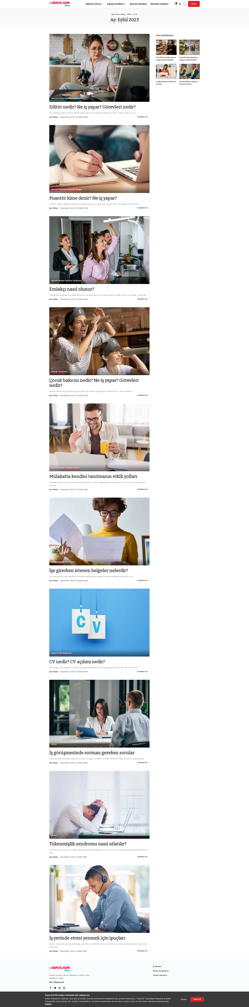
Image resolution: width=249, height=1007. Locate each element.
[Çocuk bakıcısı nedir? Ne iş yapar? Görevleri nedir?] (99, 341)
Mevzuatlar (70, 562)
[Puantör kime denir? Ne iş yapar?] (99, 159)
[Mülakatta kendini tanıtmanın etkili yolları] (99, 437)
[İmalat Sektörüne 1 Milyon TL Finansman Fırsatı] (189, 71)
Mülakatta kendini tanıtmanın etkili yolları (93, 476)
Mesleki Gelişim (75, 189)
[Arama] (185, 4)
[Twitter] (55, 988)
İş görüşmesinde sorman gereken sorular (92, 752)
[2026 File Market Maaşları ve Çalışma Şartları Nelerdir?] (189, 47)
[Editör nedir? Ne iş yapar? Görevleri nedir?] (99, 68)
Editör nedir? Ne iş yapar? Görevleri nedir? (92, 107)
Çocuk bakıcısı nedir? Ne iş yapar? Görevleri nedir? (94, 383)
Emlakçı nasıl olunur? (71, 289)
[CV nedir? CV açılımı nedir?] (99, 622)
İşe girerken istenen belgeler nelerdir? (88, 570)
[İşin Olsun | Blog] (60, 4)
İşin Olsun (53, 117)
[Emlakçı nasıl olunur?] (99, 250)
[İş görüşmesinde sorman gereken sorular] (99, 714)
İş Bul (193, 4)
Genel (54, 744)
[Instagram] (59, 988)
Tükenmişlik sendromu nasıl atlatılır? (87, 844)
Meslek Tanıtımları (73, 98)
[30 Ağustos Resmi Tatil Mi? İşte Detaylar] (166, 71)
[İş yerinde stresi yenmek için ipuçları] (99, 899)
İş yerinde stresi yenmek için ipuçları (87, 938)
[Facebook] (50, 988)
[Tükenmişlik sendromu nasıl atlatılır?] (99, 805)
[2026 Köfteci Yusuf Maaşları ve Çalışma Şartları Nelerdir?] (166, 47)
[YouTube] (64, 988)
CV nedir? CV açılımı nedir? (77, 661)
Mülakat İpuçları (73, 468)
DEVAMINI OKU (142, 117)
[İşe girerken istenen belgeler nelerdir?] (99, 531)
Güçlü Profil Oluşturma (61, 653)
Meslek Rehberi (58, 98)
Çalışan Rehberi (58, 562)
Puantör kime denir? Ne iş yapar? (83, 198)
